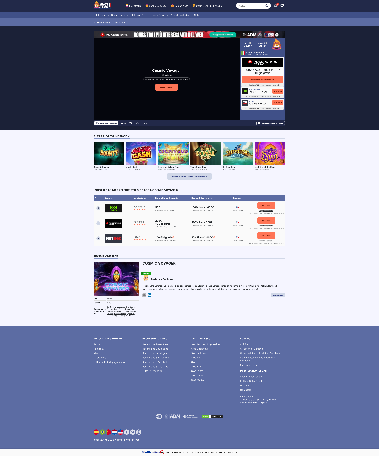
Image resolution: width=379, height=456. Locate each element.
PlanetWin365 (120, 313)
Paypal (97, 344)
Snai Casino (131, 307)
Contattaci (246, 389)
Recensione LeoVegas (154, 353)
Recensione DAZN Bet (154, 362)
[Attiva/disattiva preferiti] (282, 5)
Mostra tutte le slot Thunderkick (189, 176)
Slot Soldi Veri (138, 15)
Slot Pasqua (198, 379)
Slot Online (101, 15)
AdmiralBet (123, 316)
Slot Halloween (199, 353)
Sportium (130, 313)
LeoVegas (121, 307)
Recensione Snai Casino (155, 357)
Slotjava (98, 22)
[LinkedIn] (149, 295)
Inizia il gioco (166, 87)
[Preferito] (130, 123)
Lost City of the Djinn (265, 167)
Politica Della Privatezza (253, 381)
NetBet (133, 311)
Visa (96, 353)
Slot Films (196, 362)
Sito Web (278, 91)
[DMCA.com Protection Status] (212, 416)
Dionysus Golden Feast (169, 167)
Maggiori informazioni (262, 79)
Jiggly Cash (131, 167)
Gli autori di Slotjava (251, 348)
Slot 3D (195, 357)
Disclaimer (246, 385)
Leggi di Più (278, 295)
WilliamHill (117, 311)
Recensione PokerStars (155, 344)
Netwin (127, 309)
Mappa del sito (248, 365)
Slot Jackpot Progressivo (205, 344)
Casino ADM (181, 6)
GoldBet (110, 313)
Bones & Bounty (101, 167)
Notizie (198, 15)
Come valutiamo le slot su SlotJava (260, 353)
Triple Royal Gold (198, 167)
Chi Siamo (246, 344)
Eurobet (126, 311)
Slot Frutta (197, 370)
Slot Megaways (199, 348)
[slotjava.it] (102, 6)
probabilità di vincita (228, 452)
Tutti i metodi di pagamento (109, 362)
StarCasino (111, 307)
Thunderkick (167, 75)
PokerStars (118, 309)
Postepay (99, 348)
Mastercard (100, 357)
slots (107, 22)
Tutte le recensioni (152, 370)
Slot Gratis (135, 6)
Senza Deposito (158, 6)
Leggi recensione (266, 211)
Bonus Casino (118, 15)
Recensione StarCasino (155, 366)
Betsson (110, 309)
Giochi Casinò (158, 15)
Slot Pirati (196, 366)
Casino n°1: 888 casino (209, 6)
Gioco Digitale (112, 316)
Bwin (131, 316)
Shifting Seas (229, 167)
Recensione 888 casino (155, 348)
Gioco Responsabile (251, 376)
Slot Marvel (197, 375)
